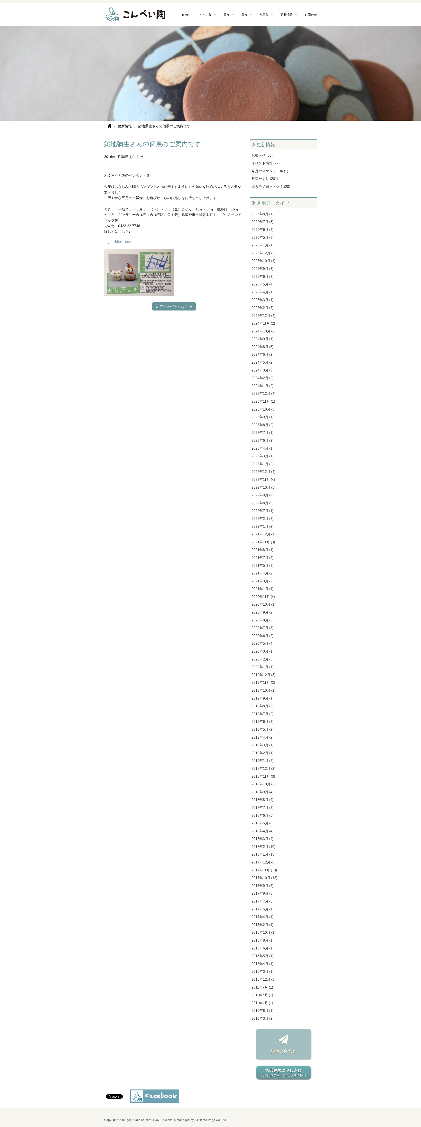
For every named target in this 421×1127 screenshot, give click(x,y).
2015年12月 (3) (263, 979)
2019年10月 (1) (263, 690)
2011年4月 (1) (262, 1003)
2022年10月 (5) (263, 487)
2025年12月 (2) (263, 253)
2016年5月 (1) (262, 956)
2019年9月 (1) (262, 698)
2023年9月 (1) (262, 417)
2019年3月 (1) (262, 745)
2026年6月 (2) (262, 230)
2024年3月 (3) (262, 370)
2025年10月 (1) (263, 261)
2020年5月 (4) (262, 643)
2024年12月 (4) (263, 316)
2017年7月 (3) (262, 901)
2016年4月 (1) (262, 964)
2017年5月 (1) (262, 909)
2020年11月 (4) (263, 597)
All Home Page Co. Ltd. (210, 1120)
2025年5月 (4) (262, 284)
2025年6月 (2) (262, 276)
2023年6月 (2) (262, 440)
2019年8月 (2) (262, 706)
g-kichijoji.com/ (119, 242)
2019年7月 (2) (262, 714)
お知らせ (136, 157)
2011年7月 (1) (262, 987)
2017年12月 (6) (263, 862)
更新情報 (265, 144)
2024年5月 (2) (262, 362)
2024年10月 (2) (263, 331)
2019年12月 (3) (263, 675)
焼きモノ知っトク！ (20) (271, 186)
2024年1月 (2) (262, 386)
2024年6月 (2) (262, 354)
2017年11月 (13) (264, 870)
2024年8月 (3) (262, 347)
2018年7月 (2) (262, 807)
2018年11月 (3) (263, 776)
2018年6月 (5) (262, 815)
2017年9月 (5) (262, 886)
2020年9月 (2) (262, 612)
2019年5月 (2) (262, 729)
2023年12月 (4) (263, 393)
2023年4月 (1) (262, 448)
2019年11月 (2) (263, 682)
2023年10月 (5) (263, 409)
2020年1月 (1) (262, 667)
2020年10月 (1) (263, 604)
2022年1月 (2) (262, 526)
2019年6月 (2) (262, 721)
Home (185, 15)
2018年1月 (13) (263, 854)
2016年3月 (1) (262, 971)
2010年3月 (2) (262, 1018)
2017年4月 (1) (262, 917)
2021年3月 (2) (262, 581)
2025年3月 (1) (262, 300)
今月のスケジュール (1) (270, 171)
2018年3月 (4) (262, 839)
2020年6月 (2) (262, 636)
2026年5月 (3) (262, 237)
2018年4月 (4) (262, 831)
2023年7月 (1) (262, 432)
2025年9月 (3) (262, 269)
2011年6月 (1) (262, 995)
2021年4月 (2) (262, 573)
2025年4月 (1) (262, 292)
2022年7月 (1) (262, 511)
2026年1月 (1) (262, 245)
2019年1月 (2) (262, 761)
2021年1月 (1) (262, 589)
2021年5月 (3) (262, 565)
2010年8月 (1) (262, 1010)
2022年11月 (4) (263, 479)
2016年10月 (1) (263, 932)
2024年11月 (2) (263, 323)
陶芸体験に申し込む (283, 1072)
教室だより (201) (265, 179)
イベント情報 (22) (266, 163)
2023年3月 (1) (262, 456)
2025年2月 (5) (262, 308)
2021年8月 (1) (262, 550)
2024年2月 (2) (262, 378)
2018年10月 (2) (263, 784)
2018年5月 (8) (262, 823)
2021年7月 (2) (262, 558)
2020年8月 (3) (262, 620)
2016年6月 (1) (262, 948)
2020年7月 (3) (262, 628)
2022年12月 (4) (263, 472)
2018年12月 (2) (263, 768)
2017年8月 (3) (262, 893)
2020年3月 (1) (262, 651)
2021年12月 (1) (263, 534)
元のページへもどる (174, 306)
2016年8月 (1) (262, 940)
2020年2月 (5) (262, 659)
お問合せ (311, 15)
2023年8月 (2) (262, 425)
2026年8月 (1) (262, 214)
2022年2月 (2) (262, 518)
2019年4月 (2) (262, 737)
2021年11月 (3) (263, 542)
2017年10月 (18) (264, 878)
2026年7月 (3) (262, 222)
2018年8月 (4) (262, 800)
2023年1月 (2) (262, 464)
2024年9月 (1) (262, 339)
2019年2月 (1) (262, 753)
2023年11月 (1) (263, 401)
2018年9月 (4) (262, 792)
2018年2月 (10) (263, 847)
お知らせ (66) (262, 155)
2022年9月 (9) (262, 495)
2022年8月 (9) (262, 503)
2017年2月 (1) (262, 925)
